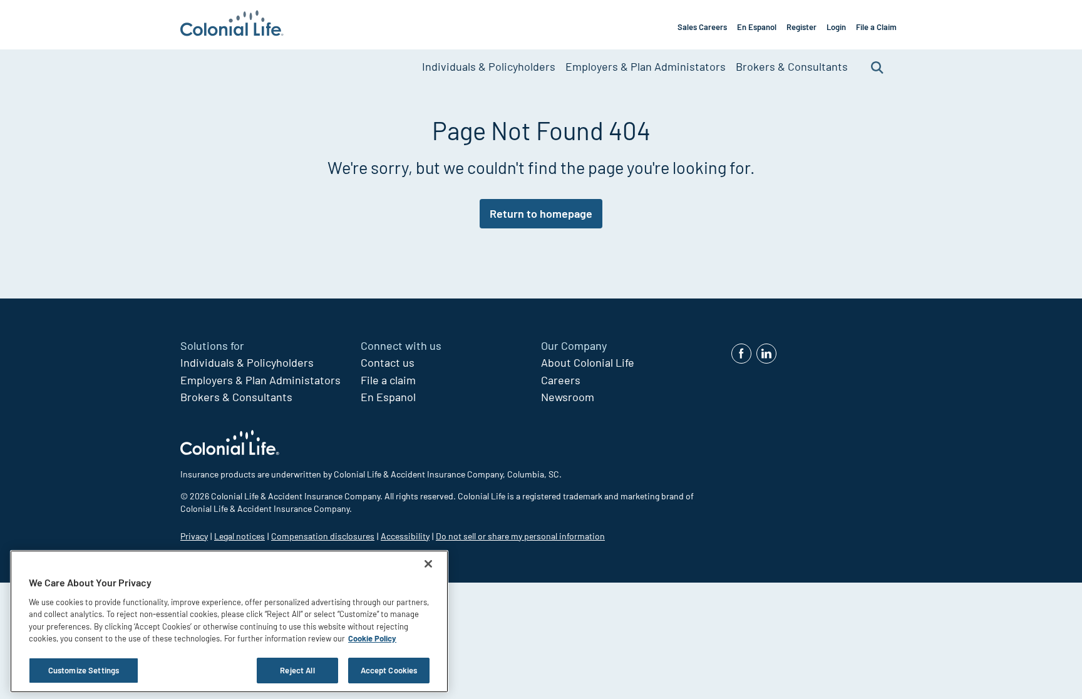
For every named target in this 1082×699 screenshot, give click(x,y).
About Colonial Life (587, 362)
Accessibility (405, 536)
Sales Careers (702, 27)
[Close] (428, 564)
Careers (560, 380)
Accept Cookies (389, 670)
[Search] (877, 66)
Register (801, 27)
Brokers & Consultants (792, 66)
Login (836, 27)
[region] (229, 621)
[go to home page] (232, 24)
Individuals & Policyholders (488, 66)
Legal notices (239, 536)
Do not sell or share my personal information (520, 536)
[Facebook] (741, 354)
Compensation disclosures (322, 536)
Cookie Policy (372, 639)
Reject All (297, 670)
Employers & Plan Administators (645, 66)
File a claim (388, 380)
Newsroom (567, 397)
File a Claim (876, 27)
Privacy (194, 536)
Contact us (388, 362)
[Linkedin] (766, 354)
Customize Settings (83, 670)
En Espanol (756, 27)
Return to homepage (541, 213)
